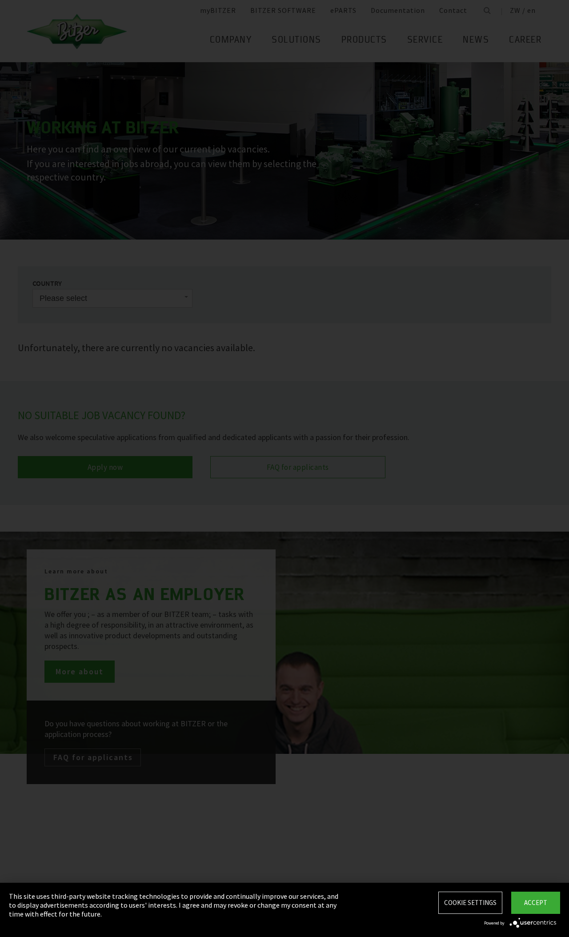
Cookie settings (470, 902)
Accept (535, 902)
